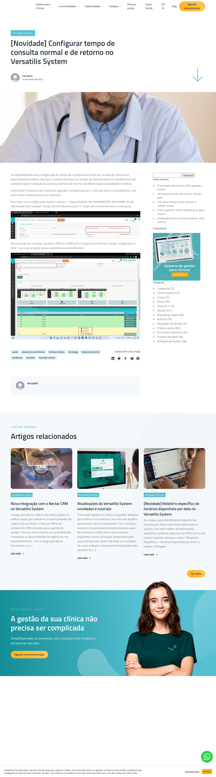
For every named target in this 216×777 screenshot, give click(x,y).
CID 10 (163, 6)
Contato (122, 729)
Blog (174, 6)
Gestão (161, 310)
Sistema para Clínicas (43, 6)
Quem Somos (148, 6)
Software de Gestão (168, 341)
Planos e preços (131, 6)
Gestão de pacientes (81, 717)
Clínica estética (166, 293)
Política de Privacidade (128, 717)
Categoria (163, 288)
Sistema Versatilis (167, 337)
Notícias (162, 319)
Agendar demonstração (192, 6)
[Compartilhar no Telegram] (131, 358)
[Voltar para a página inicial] (15, 700)
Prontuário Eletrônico (82, 729)
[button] (69, 6)
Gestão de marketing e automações (88, 723)
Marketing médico (168, 315)
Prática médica (165, 328)
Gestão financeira (80, 706)
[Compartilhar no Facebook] (125, 358)
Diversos (162, 306)
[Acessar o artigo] (41, 468)
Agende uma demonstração (29, 654)
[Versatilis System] (22, 15)
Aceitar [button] (207, 771)
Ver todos (196, 573)
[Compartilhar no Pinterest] (137, 358)
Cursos (161, 297)
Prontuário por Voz (80, 735)
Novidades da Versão (169, 323)
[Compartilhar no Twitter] (119, 358)
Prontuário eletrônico (169, 332)
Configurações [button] (192, 771)
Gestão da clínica (79, 711)
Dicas (160, 301)
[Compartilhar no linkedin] (112, 358)
